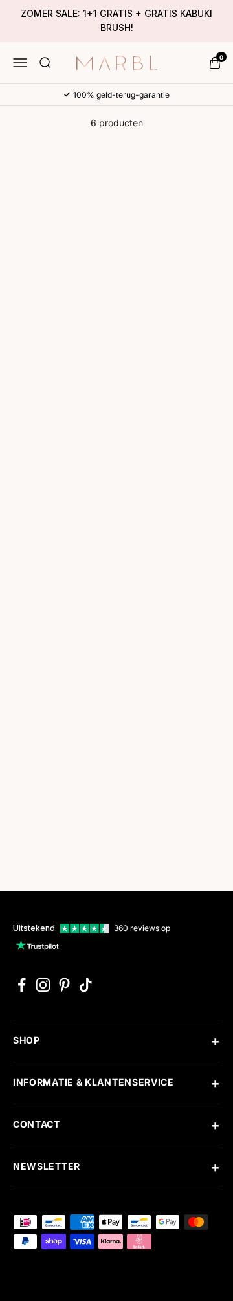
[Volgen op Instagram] (43, 985)
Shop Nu (63, 346)
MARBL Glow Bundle (169, 493)
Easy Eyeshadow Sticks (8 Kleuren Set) (54, 509)
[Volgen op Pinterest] (64, 985)
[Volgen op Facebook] (21, 985)
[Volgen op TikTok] (85, 985)
